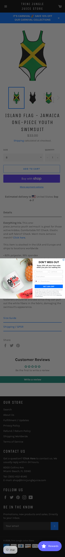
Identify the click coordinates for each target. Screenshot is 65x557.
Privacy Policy (59, 295)
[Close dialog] (63, 260)
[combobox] (37, 281)
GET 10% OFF (48, 286)
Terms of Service (39, 296)
